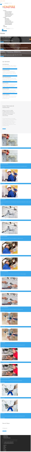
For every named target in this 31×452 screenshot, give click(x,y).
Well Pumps (7, 18)
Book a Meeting (4, 30)
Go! (2, 29)
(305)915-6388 (6, 442)
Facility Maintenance (5, 64)
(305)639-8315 (11, 442)
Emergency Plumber (8, 12)
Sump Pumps (2, 326)
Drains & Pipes (5, 436)
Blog (4, 25)
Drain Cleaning (7, 19)
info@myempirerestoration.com (9, 443)
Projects (4, 17)
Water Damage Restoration (6, 77)
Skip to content (2, 0)
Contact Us (5, 26)
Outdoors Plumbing (8, 20)
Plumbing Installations (8, 11)
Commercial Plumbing (8, 15)
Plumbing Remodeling (4, 291)
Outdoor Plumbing (8, 16)
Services (4, 10)
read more (4, 128)
